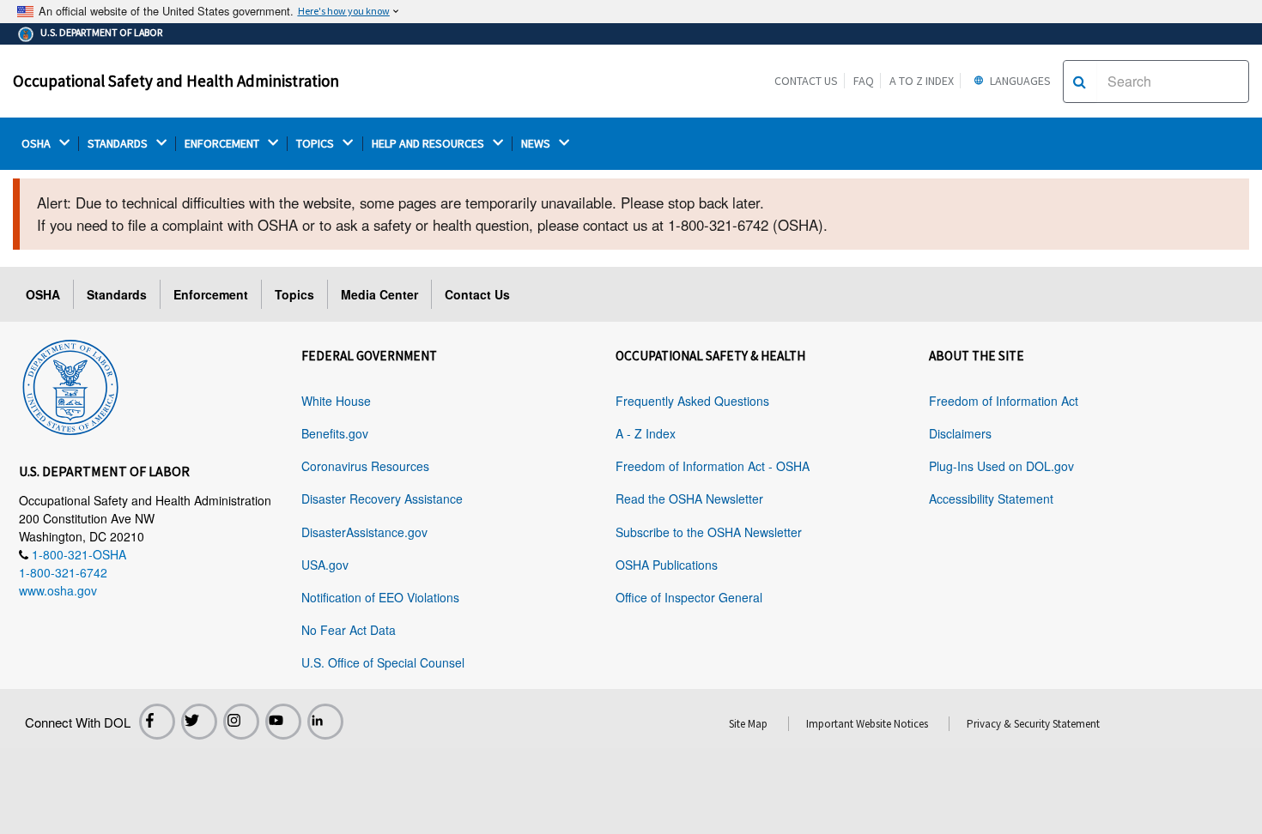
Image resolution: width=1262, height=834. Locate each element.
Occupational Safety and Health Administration (176, 80)
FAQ (863, 80)
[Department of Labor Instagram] (241, 722)
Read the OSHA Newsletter (689, 498)
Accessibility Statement (991, 498)
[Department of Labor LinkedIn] (325, 722)
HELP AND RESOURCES (429, 143)
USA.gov (325, 564)
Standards (117, 294)
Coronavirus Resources (365, 465)
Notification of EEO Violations (380, 597)
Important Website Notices (867, 723)
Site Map (748, 723)
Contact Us (806, 80)
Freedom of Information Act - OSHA (713, 465)
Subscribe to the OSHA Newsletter (709, 532)
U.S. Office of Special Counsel (382, 662)
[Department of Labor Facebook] (157, 722)
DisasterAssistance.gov (364, 532)
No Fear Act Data (348, 629)
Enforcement (210, 294)
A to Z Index (921, 80)
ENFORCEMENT (223, 143)
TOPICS (316, 143)
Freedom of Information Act (1003, 400)
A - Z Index (646, 433)
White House (336, 400)
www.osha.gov (58, 590)
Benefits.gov (334, 433)
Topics (294, 294)
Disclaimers (960, 433)
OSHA (37, 143)
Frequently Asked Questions (692, 400)
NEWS (537, 143)
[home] (70, 384)
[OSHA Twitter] (199, 722)
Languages (1019, 80)
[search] (1079, 81)
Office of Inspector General (689, 597)
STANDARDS (119, 143)
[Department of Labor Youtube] (283, 722)
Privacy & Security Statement (1033, 723)
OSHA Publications (667, 564)
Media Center (379, 294)
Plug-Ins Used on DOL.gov (1001, 465)
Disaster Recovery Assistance (382, 498)
